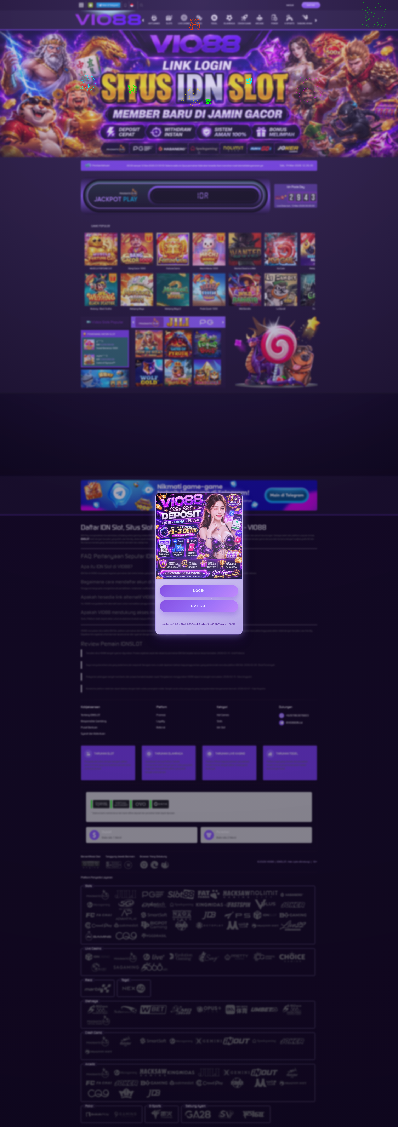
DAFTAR (199, 606)
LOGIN (199, 590)
